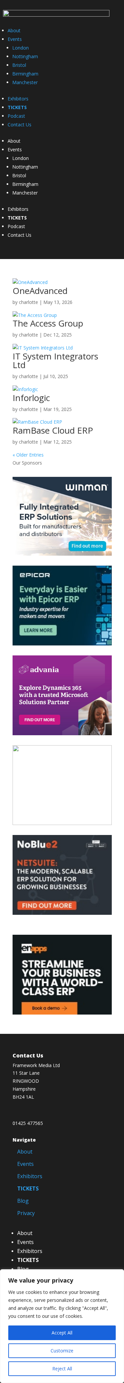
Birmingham (25, 73)
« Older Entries (28, 455)
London (20, 48)
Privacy (26, 1213)
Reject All (62, 1368)
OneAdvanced (40, 291)
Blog (23, 1200)
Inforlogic (31, 398)
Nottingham (25, 56)
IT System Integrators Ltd (55, 360)
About (14, 30)
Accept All (62, 1332)
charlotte (28, 302)
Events (15, 39)
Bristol (19, 65)
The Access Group (48, 323)
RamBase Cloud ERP (53, 430)
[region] (62, 1326)
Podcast (16, 116)
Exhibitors (18, 98)
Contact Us (19, 124)
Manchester (25, 82)
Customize (62, 1350)
